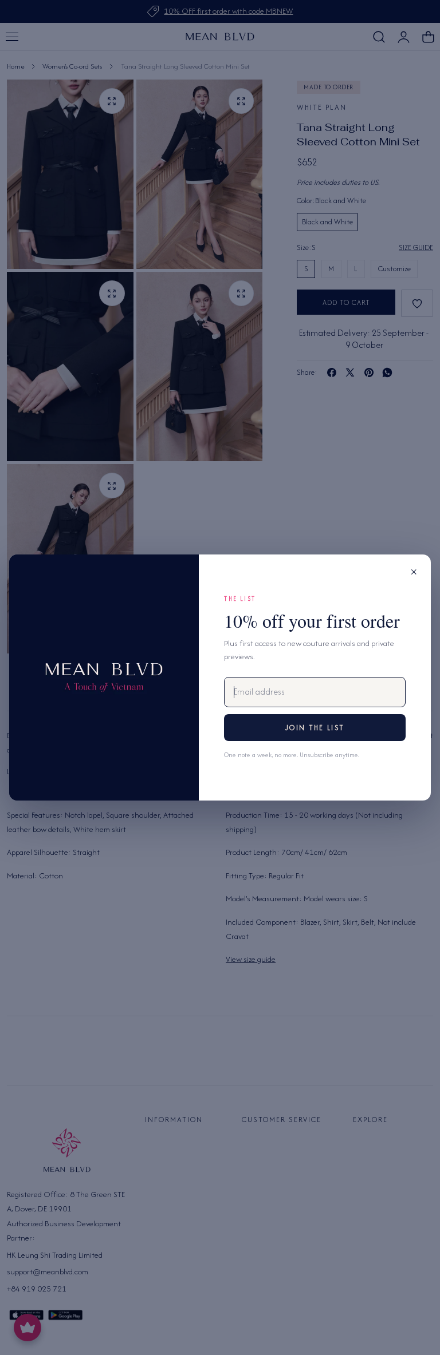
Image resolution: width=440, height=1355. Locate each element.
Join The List (314, 727)
